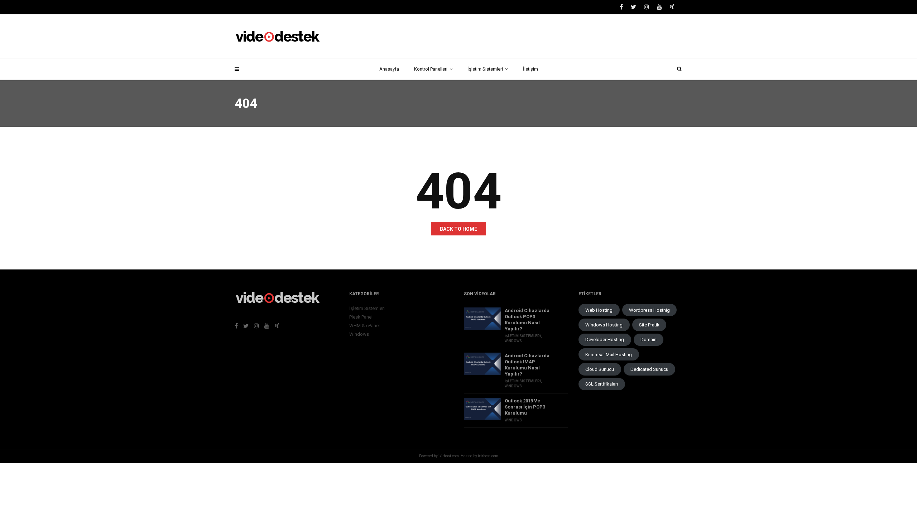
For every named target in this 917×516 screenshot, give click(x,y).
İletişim (530, 69)
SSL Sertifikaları (601, 384)
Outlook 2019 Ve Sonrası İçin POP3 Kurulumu (525, 407)
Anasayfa (389, 69)
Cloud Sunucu (599, 369)
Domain (648, 339)
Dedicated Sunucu (649, 369)
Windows (359, 334)
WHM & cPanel (364, 325)
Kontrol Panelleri (430, 69)
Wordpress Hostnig (649, 310)
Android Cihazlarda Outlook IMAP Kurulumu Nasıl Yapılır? (527, 365)
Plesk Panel (361, 317)
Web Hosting (599, 310)
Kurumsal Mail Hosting (608, 354)
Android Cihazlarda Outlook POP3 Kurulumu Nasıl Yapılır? (527, 319)
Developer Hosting (604, 339)
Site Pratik (649, 325)
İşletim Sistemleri (485, 69)
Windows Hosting (604, 325)
